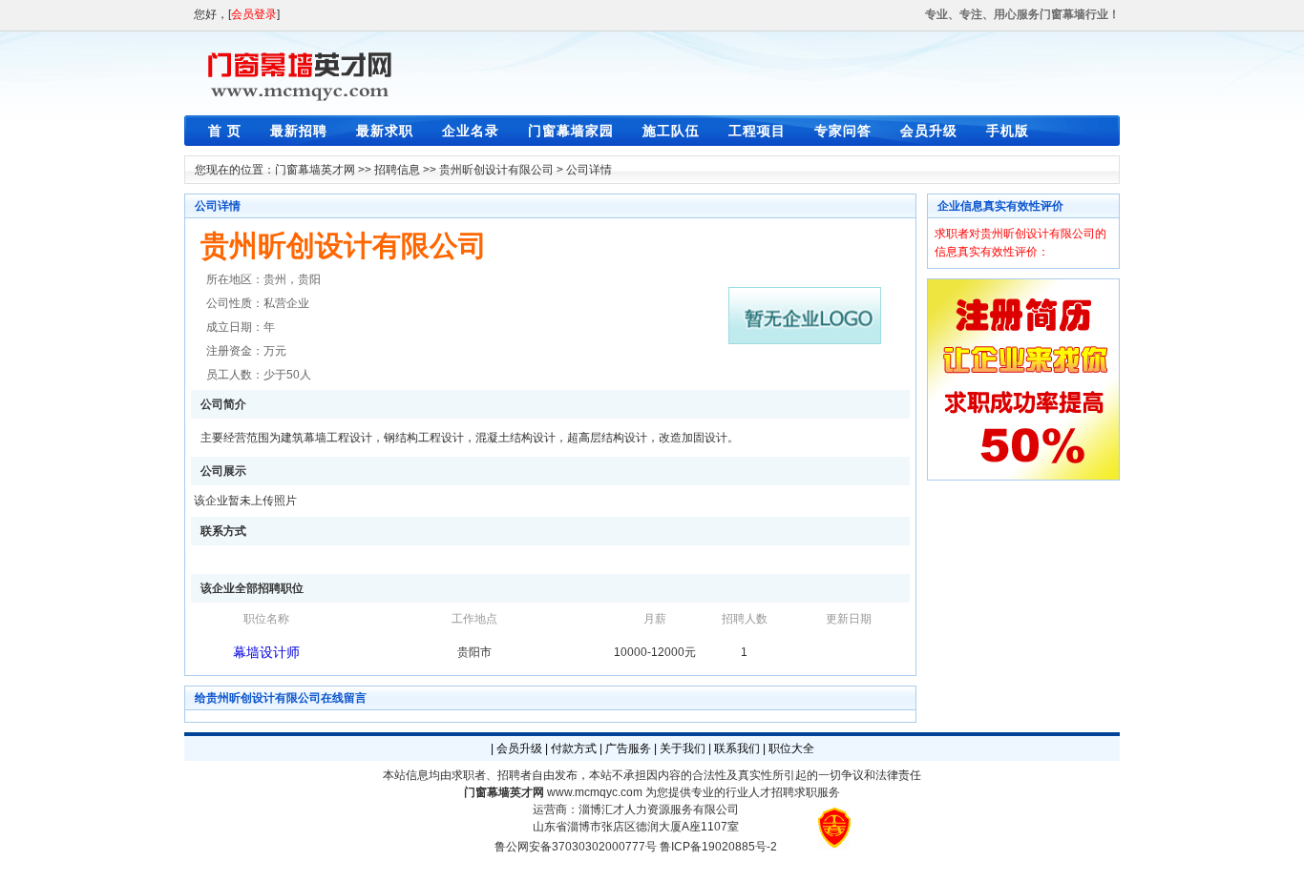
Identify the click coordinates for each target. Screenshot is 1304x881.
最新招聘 (298, 130)
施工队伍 (671, 130)
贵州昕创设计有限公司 (496, 169)
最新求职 (384, 130)
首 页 (225, 130)
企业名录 (470, 130)
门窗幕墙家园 (571, 130)
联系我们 (737, 748)
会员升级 (928, 130)
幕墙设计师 (266, 652)
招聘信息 (397, 169)
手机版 (1007, 130)
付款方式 (574, 748)
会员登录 (254, 14)
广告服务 (628, 748)
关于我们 (682, 748)
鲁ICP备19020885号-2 (718, 846)
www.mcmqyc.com (594, 792)
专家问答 (843, 130)
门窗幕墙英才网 (315, 169)
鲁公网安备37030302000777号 (575, 846)
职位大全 (791, 748)
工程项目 (757, 130)
